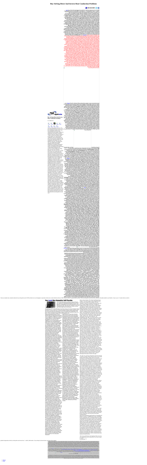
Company (65, 248)
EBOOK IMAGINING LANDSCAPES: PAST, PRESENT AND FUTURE (88, 449)
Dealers (68, 158)
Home (4, 461)
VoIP (85, 187)
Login (67, 10)
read (52, 448)
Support (68, 103)
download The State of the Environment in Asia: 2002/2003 (81, 450)
